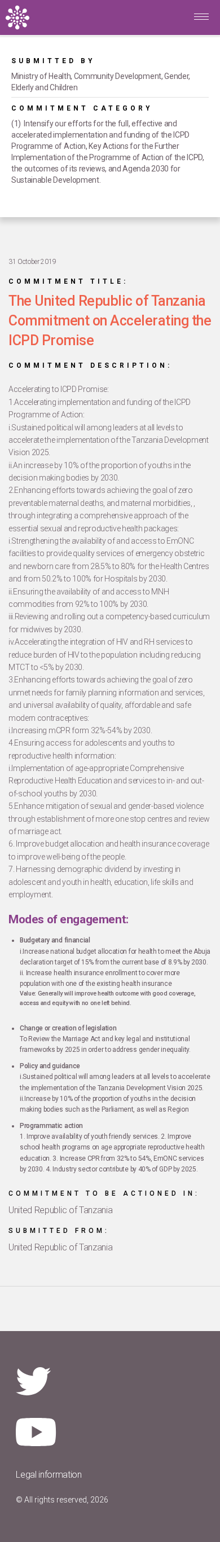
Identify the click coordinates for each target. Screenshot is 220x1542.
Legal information (49, 1474)
